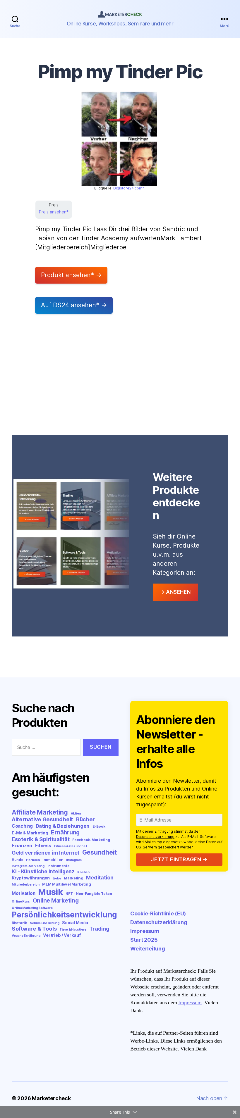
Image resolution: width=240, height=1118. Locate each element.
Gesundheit (99, 852)
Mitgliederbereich (25, 884)
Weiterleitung (147, 949)
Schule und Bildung (44, 923)
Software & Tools (34, 928)
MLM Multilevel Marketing (66, 884)
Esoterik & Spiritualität (41, 839)
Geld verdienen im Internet (45, 853)
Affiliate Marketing (40, 812)
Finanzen (22, 845)
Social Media (75, 922)
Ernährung (65, 832)
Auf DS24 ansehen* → (74, 305)
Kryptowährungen (31, 877)
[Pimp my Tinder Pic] (119, 138)
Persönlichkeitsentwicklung (64, 914)
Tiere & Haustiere (72, 929)
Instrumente (58, 866)
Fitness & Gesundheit (70, 846)
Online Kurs (21, 901)
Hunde (17, 860)
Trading (99, 928)
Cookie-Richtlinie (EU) (158, 913)
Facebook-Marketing (91, 840)
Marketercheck (51, 1098)
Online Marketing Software (32, 908)
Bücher (85, 819)
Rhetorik (19, 923)
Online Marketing (56, 900)
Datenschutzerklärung (155, 836)
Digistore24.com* (128, 188)
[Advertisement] (120, 377)
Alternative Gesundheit (42, 819)
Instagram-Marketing (28, 866)
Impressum (144, 931)
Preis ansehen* (53, 211)
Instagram (74, 860)
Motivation (23, 893)
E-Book (98, 826)
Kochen (83, 872)
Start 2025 (143, 940)
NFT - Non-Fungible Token (89, 893)
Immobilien (52, 859)
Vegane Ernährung (26, 936)
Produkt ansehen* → (71, 275)
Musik (50, 892)
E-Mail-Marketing (30, 832)
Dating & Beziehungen (63, 826)
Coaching (22, 826)
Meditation (99, 877)
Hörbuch (33, 860)
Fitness (43, 845)
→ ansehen (175, 592)
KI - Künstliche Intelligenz (43, 871)
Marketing (73, 878)
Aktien (76, 813)
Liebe (57, 878)
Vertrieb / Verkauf (62, 935)
